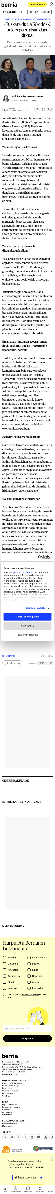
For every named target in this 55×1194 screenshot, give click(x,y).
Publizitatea (7, 1088)
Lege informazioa (9, 1104)
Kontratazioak (8, 1093)
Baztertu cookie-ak (28, 634)
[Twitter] (18, 1137)
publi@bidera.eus (20, 1072)
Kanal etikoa (7, 1115)
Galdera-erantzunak (10, 1091)
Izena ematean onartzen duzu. (27, 996)
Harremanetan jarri (10, 1074)
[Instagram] (32, 1137)
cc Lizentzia (7, 1112)
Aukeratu (26, 625)
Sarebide (6, 1096)
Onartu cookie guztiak (27, 616)
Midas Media (7, 1126)
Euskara (45, 12)
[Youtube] (38, 1137)
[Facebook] (25, 1137)
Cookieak (6, 1109)
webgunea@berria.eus (22, 1069)
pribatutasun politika (30, 994)
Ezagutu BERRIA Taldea (12, 1083)
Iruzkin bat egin (14, 663)
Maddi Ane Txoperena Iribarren (27, 96)
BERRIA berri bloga (10, 1086)
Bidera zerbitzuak (9, 1123)
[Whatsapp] (5, 1137)
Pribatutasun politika (11, 1107)
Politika (33, 12)
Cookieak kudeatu (35, 607)
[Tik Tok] (52, 1137)
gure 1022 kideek (22, 572)
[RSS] (45, 1137)
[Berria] (10, 1057)
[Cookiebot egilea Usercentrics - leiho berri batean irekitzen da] (38, 557)
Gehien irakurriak (15, 780)
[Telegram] (11, 1137)
